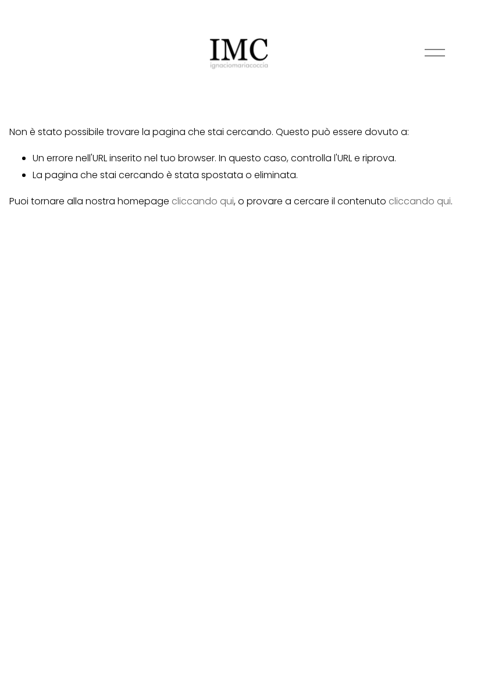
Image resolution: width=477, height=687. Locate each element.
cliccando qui (203, 201)
